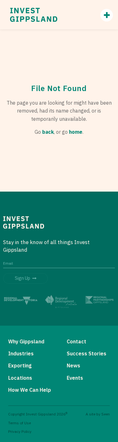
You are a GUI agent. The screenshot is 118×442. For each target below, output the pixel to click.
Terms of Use (19, 423)
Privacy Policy (19, 431)
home (75, 132)
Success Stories (86, 353)
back (48, 132)
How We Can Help (29, 390)
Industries (21, 353)
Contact (76, 341)
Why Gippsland (26, 341)
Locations (20, 378)
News (73, 365)
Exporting (19, 365)
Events (75, 378)
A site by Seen (98, 414)
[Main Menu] (103, 15)
